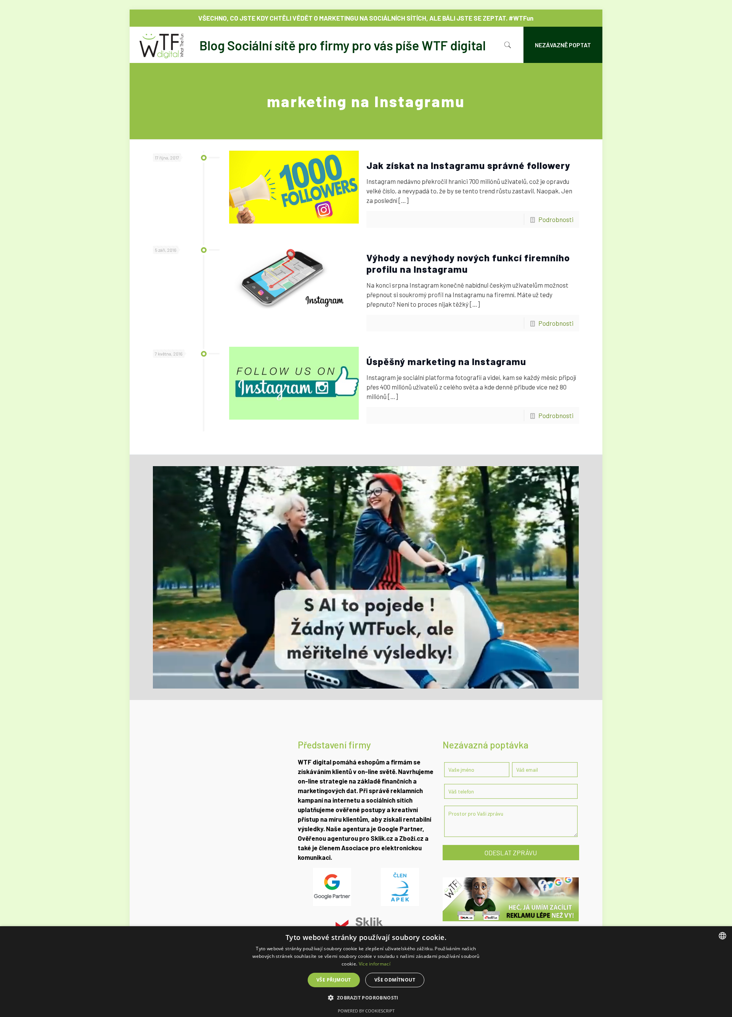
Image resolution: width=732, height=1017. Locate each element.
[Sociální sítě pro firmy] (311, 45)
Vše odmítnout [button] (394, 980)
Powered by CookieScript (366, 1011)
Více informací (374, 964)
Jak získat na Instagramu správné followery (468, 165)
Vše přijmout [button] (333, 980)
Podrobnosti (555, 219)
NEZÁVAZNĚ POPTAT (563, 44)
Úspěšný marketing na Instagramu (446, 361)
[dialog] (366, 971)
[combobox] (722, 936)
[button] (366, 998)
